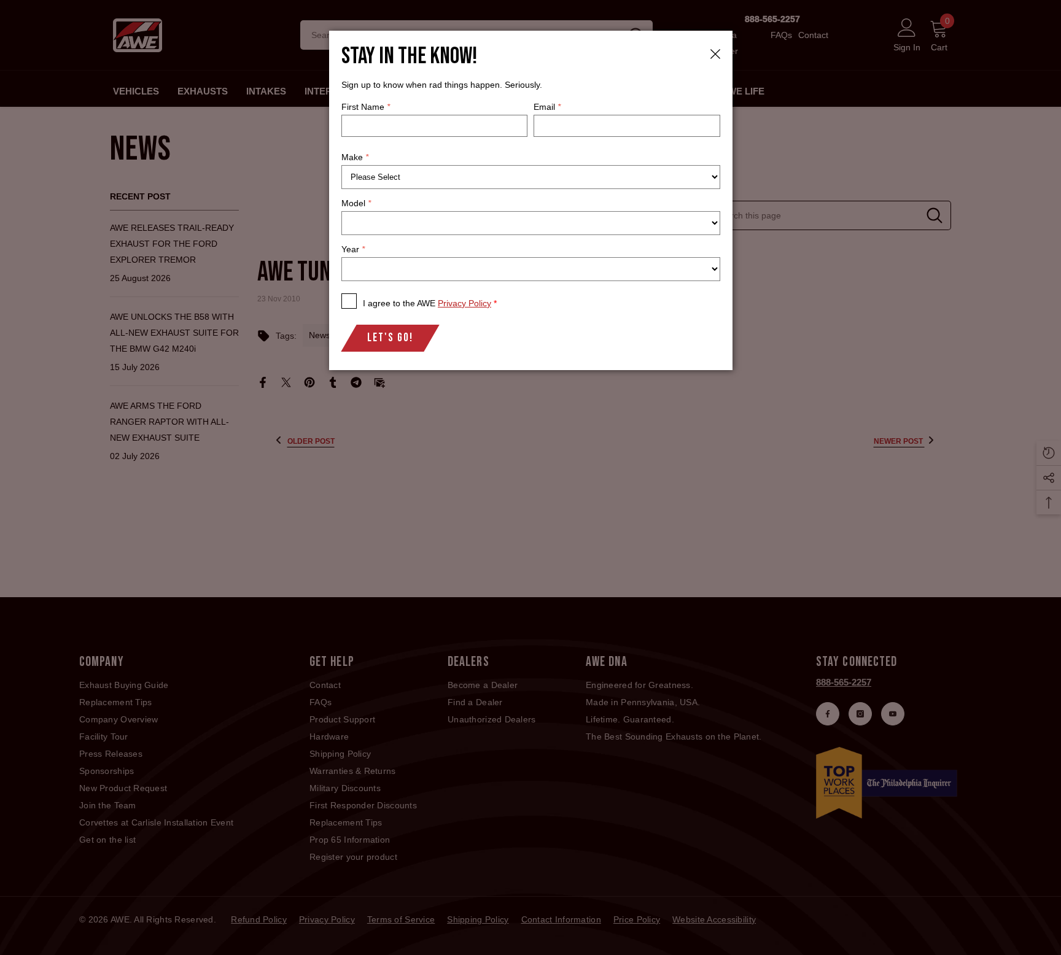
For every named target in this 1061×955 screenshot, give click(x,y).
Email (547, 107)
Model (356, 203)
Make (354, 157)
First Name (365, 107)
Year (353, 249)
